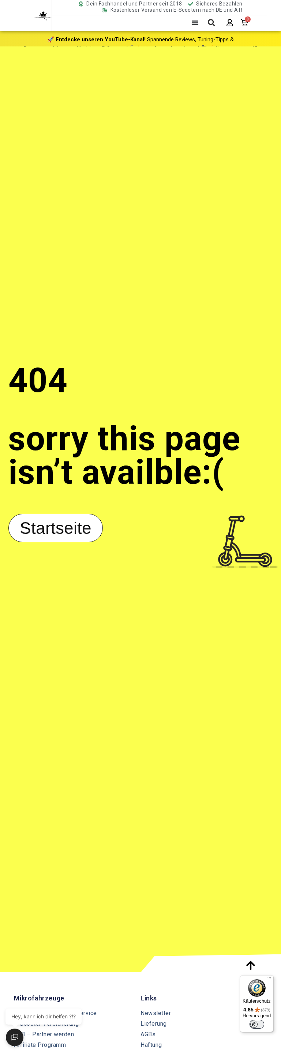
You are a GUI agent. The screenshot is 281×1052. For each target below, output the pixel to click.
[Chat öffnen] (14, 1037)
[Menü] (269, 979)
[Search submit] (211, 22)
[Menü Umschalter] (195, 22)
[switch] (257, 1024)
